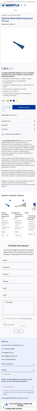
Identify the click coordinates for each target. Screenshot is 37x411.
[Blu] (14, 100)
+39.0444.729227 (9, 349)
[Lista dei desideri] (18, 5)
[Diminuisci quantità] (3, 107)
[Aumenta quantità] (9, 107)
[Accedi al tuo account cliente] (21, 5)
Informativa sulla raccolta (12, 409)
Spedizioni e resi (6, 121)
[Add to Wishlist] (3, 110)
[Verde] (8, 100)
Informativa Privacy (27, 318)
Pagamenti (4, 125)
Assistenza (4, 129)
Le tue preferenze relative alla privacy (20, 404)
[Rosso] (11, 100)
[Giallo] (17, 100)
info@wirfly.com (8, 352)
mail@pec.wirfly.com (10, 356)
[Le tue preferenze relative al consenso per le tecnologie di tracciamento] (3, 407)
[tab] (18, 121)
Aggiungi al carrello (24, 107)
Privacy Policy (7, 374)
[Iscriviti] (33, 387)
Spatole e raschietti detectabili (10, 15)
